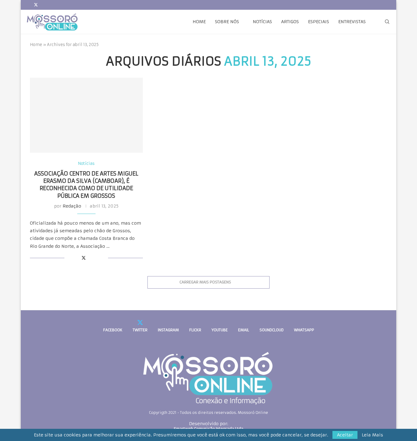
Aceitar (345, 435)
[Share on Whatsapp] (90, 258)
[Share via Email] (103, 258)
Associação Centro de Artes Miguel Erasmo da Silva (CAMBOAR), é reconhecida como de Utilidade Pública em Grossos (86, 184)
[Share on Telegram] (97, 258)
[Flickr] (50, 5)
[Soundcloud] (71, 5)
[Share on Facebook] (76, 258)
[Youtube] (57, 5)
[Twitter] (36, 5)
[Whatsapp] (78, 5)
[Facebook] (28, 5)
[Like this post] (69, 258)
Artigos (290, 21)
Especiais (318, 21)
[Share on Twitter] (84, 258)
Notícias (262, 21)
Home (199, 21)
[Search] (387, 22)
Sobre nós (227, 21)
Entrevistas (352, 21)
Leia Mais (372, 435)
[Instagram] (43, 5)
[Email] (64, 5)
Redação (72, 206)
